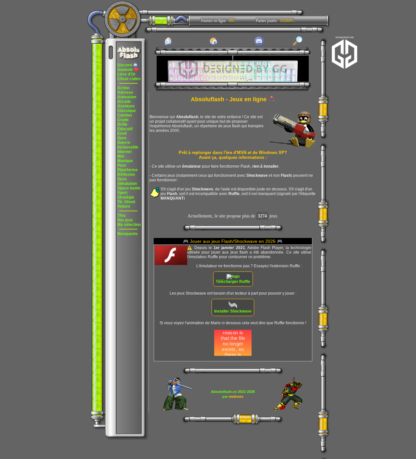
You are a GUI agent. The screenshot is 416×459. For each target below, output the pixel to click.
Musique (125, 161)
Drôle (122, 124)
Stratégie (125, 197)
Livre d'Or (126, 74)
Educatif (125, 129)
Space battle (128, 188)
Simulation (127, 183)
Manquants (127, 233)
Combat (124, 115)
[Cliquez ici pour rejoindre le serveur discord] (259, 44)
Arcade (124, 101)
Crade (123, 120)
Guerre (123, 142)
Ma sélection (129, 224)
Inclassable (127, 147)
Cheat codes (129, 78)
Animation (126, 97)
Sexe (122, 179)
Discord (125, 65)
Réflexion (126, 174)
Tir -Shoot (126, 202)
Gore (121, 138)
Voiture (123, 206)
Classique (126, 110)
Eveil (121, 133)
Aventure (126, 106)
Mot (120, 156)
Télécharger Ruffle (233, 281)
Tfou (121, 215)
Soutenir (128, 69)
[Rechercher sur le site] (298, 44)
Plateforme (127, 170)
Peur (121, 165)
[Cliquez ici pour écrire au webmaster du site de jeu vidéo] (168, 44)
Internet (124, 151)
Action (123, 88)
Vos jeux (125, 220)
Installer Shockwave (233, 311)
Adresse (125, 92)
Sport (122, 192)
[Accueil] (213, 44)
